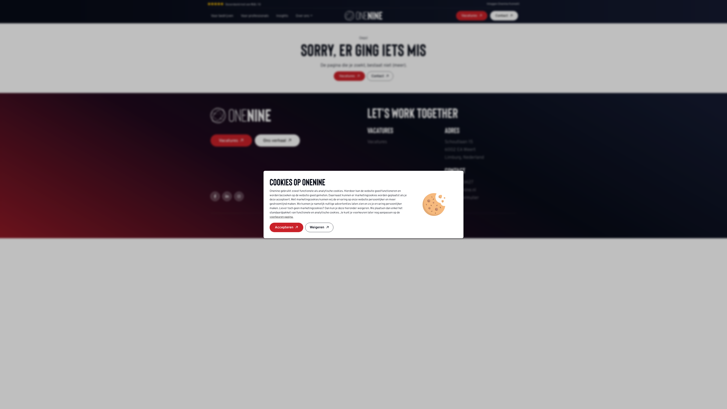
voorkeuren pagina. (281, 217)
